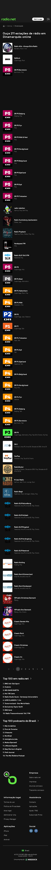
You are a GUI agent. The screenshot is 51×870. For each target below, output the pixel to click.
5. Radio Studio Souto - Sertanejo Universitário (20, 697)
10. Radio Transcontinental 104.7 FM (16, 713)
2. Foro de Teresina (10, 729)
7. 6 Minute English (10, 746)
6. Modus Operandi (10, 742)
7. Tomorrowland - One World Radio (16, 703)
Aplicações (33, 806)
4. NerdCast (7, 736)
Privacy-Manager (10, 819)
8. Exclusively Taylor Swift (13, 707)
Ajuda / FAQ (33, 811)
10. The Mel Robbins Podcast (14, 756)
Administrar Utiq (10, 815)
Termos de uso (9, 802)
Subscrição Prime (35, 815)
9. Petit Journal (8, 752)
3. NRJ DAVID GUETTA (11, 690)
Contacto (32, 802)
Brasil (27, 850)
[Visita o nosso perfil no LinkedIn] (31, 831)
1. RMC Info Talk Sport (11, 684)
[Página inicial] (4, 26)
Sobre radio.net (35, 777)
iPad (5, 835)
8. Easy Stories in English (12, 749)
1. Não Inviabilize (9, 726)
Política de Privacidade (12, 806)
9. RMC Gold (7, 710)
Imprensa (32, 782)
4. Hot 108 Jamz (9, 693)
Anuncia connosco (35, 786)
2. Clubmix (7, 687)
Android (6, 839)
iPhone (6, 831)
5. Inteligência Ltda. (10, 739)
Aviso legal (8, 811)
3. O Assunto (7, 732)
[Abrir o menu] (48, 19)
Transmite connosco (36, 790)
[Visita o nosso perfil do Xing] (36, 831)
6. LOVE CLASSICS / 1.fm (12, 700)
